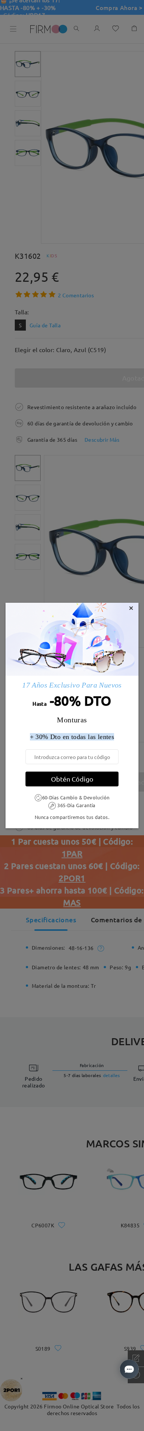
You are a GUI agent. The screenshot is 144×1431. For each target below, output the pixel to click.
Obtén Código (72, 779)
